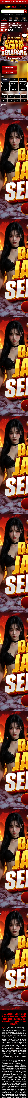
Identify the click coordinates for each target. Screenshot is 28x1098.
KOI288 (4, 1027)
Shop (2, 7)
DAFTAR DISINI (9, 67)
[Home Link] (10, 7)
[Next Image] (25, 48)
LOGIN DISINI (9, 72)
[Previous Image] (3, 48)
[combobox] (12, 11)
